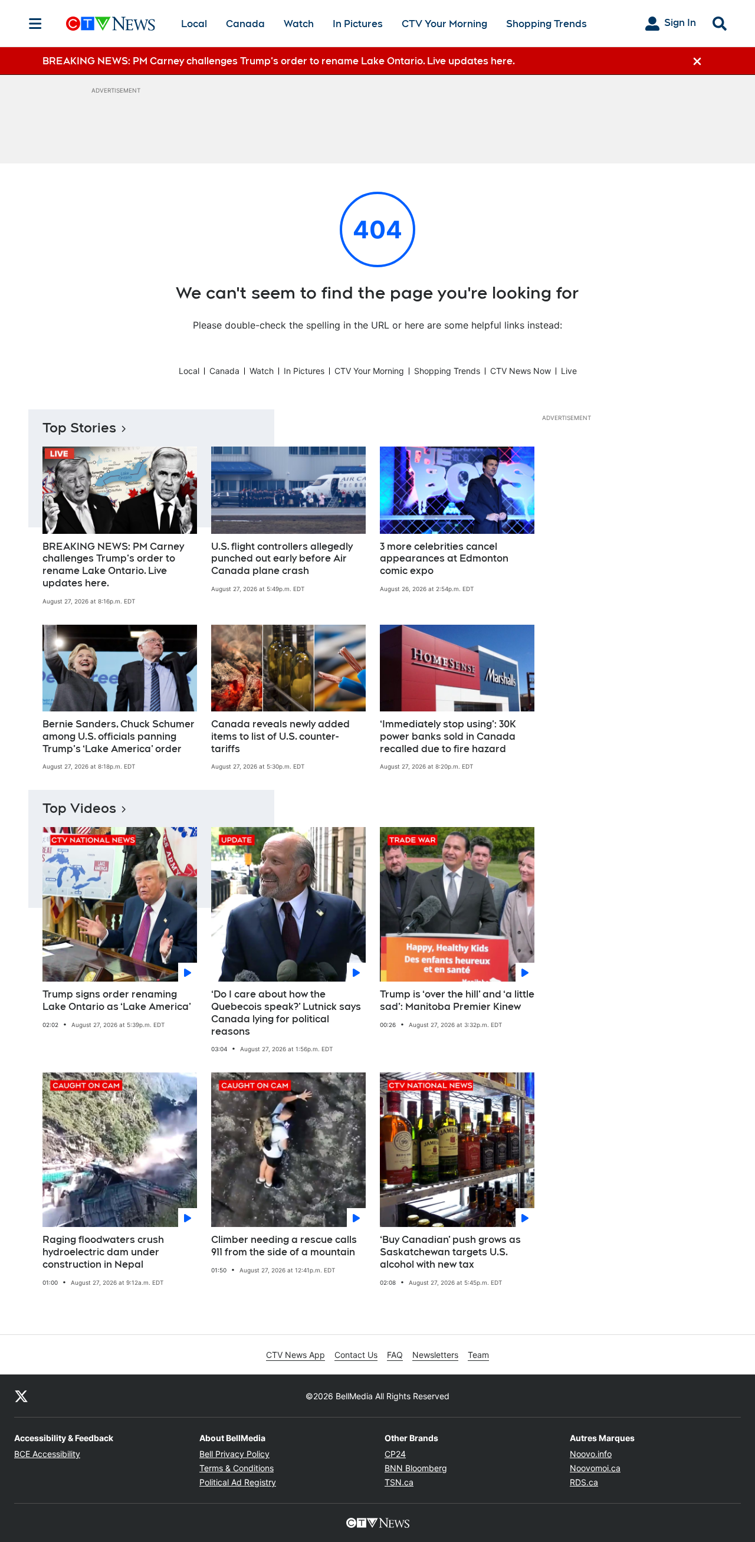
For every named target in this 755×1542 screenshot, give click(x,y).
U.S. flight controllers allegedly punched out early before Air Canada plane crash (282, 559)
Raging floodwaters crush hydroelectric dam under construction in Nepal (103, 1252)
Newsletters (435, 1355)
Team (478, 1355)
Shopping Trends (546, 23)
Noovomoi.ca (595, 1468)
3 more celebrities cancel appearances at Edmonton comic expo (444, 559)
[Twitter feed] (21, 1396)
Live (569, 371)
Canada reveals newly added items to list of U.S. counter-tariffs (280, 736)
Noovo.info (591, 1454)
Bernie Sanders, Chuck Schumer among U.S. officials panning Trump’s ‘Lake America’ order (118, 736)
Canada (245, 23)
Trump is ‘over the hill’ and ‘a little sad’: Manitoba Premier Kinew (457, 1000)
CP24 (395, 1454)
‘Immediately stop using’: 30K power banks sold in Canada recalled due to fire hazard (448, 736)
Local (194, 23)
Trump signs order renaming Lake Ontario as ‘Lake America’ (116, 1000)
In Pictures (358, 23)
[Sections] (35, 23)
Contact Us (356, 1355)
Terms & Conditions (236, 1468)
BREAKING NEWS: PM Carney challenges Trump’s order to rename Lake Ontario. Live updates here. (113, 565)
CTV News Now (520, 371)
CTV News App (295, 1355)
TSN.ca (399, 1482)
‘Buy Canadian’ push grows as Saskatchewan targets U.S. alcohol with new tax (450, 1252)
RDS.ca (584, 1482)
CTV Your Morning (444, 23)
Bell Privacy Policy (234, 1454)
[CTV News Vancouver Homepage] (110, 24)
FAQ (395, 1355)
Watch (299, 23)
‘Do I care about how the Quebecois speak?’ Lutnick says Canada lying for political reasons (286, 1012)
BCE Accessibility (47, 1454)
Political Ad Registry (237, 1482)
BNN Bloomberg (416, 1468)
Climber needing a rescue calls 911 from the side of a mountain (284, 1246)
